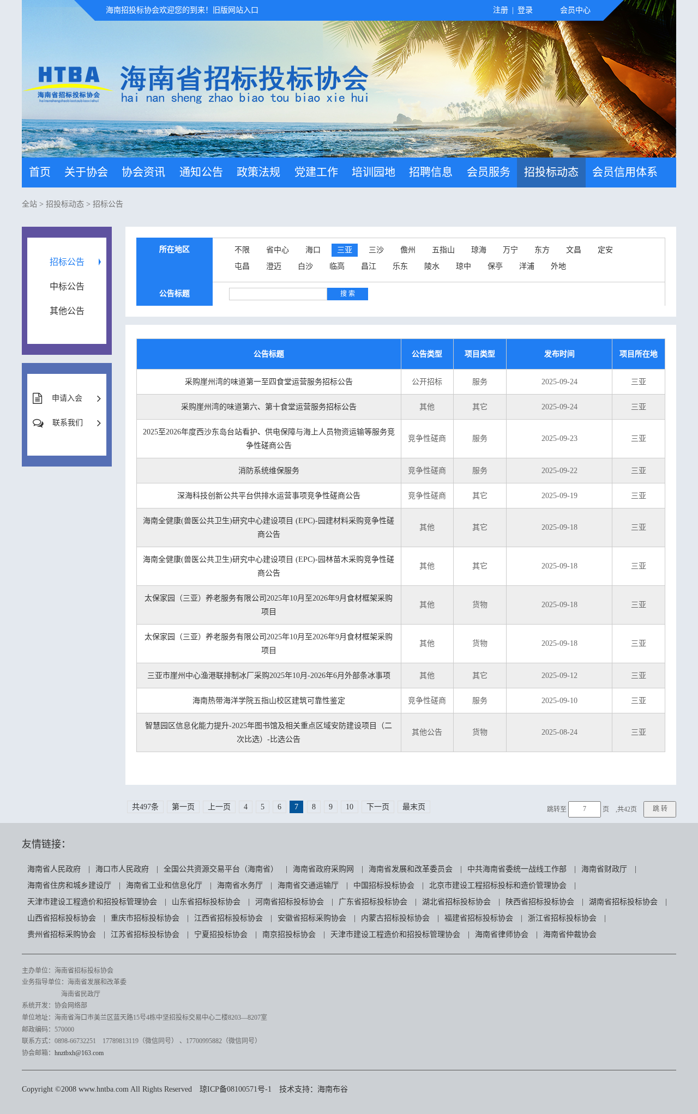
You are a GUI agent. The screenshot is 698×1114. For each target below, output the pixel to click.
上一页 (219, 807)
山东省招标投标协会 (206, 902)
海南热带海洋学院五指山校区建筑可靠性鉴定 (268, 701)
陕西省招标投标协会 (540, 902)
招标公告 (108, 204)
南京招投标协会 (289, 934)
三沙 (376, 250)
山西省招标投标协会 (61, 918)
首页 (40, 172)
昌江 (368, 266)
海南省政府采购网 (323, 869)
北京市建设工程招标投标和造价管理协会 (498, 885)
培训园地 (373, 172)
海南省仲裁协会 (570, 934)
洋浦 (526, 266)
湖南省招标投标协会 (623, 902)
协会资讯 (143, 172)
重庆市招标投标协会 (145, 918)
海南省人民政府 (54, 869)
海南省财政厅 (604, 869)
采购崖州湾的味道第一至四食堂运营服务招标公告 (269, 382)
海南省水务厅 (240, 885)
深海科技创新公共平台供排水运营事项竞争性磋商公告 (268, 496)
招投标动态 (551, 172)
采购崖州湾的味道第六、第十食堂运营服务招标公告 (269, 407)
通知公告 (201, 172)
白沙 (305, 266)
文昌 (573, 250)
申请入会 (67, 398)
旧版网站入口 (235, 10)
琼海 (478, 250)
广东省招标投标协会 (373, 902)
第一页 (183, 807)
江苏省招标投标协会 (145, 934)
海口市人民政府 (122, 869)
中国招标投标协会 (383, 885)
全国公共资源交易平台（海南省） (221, 869)
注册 (500, 10)
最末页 (413, 807)
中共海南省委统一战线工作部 (517, 869)
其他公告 (67, 311)
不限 (242, 250)
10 (349, 807)
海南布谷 (332, 1089)
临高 (337, 266)
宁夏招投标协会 (221, 934)
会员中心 (575, 10)
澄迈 (273, 266)
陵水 (432, 266)
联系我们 (67, 423)
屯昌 (242, 266)
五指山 (443, 250)
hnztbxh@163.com (79, 1053)
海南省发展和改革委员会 (411, 869)
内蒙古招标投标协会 (395, 918)
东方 (542, 250)
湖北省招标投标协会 (456, 902)
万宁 (510, 250)
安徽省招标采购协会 (312, 918)
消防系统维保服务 (268, 471)
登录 (525, 10)
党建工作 (316, 172)
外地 (558, 266)
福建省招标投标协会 (478, 918)
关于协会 (86, 172)
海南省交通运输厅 (308, 885)
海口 (313, 250)
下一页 (377, 807)
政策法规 (258, 172)
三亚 (344, 250)
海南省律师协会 (501, 934)
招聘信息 (431, 172)
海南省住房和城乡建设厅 (69, 885)
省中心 (277, 250)
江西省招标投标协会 (228, 918)
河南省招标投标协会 (289, 902)
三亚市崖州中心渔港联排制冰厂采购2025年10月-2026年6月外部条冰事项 (268, 675)
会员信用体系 (625, 172)
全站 (29, 204)
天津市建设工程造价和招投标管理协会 (92, 902)
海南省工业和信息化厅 (164, 885)
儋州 (408, 250)
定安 (605, 250)
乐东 (400, 266)
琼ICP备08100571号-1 (236, 1089)
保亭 (495, 266)
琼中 (463, 266)
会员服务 (488, 172)
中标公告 (67, 286)
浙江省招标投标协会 (562, 918)
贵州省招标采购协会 (61, 934)
